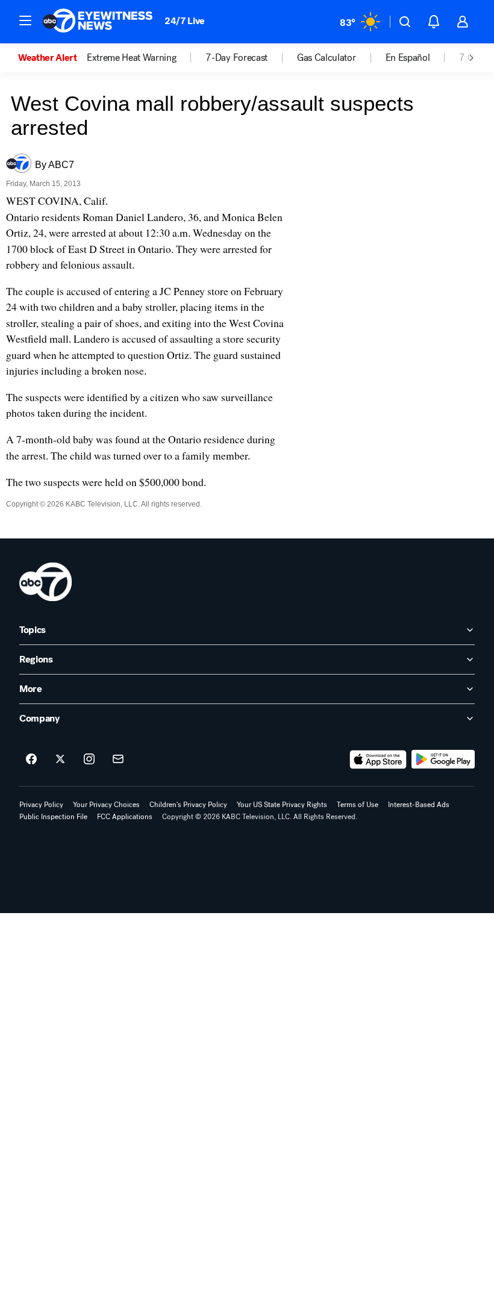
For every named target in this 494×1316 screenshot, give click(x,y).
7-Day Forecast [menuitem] (236, 57)
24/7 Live (184, 20)
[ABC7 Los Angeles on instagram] (89, 759)
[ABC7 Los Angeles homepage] (97, 21)
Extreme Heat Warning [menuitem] (132, 57)
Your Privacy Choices (106, 804)
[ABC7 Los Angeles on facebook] (31, 759)
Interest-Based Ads (418, 804)
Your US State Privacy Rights (282, 804)
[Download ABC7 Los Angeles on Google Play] (443, 759)
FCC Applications (124, 816)
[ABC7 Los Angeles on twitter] (60, 759)
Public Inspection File (53, 816)
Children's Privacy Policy (188, 804)
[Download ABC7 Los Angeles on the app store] (378, 759)
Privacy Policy (41, 804)
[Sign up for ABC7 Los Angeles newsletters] (118, 759)
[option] (52, 58)
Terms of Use (357, 804)
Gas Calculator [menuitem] (326, 57)
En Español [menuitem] (408, 57)
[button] (25, 20)
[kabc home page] (45, 582)
